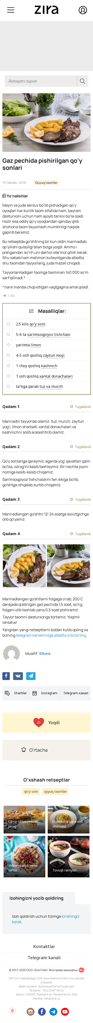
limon (36, 344)
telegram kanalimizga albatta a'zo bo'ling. (51, 635)
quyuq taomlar (55, 791)
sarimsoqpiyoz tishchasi (48, 334)
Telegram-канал (75, 693)
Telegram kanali (44, 957)
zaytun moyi (54, 355)
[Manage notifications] (12, 1010)
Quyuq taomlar (46, 182)
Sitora (44, 653)
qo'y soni (37, 324)
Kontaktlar (44, 946)
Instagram (49, 693)
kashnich (49, 365)
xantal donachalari (56, 376)
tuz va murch (51, 386)
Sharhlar (20, 693)
